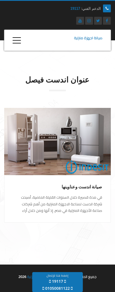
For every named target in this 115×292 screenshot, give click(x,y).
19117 (75, 8)
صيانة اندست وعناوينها (82, 186)
